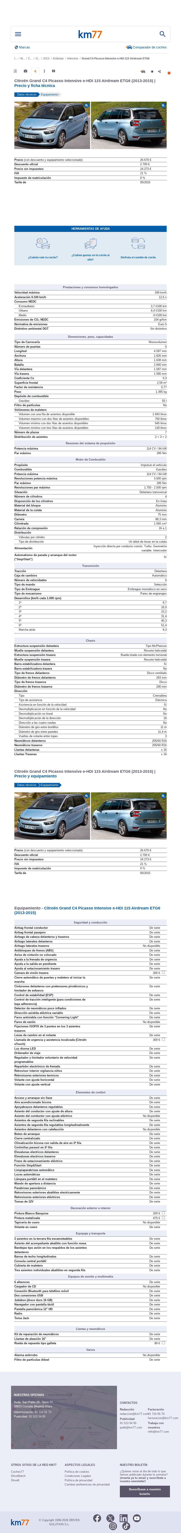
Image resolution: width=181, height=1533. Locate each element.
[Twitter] (110, 1518)
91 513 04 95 (37, 1416)
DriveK (15, 1480)
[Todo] (53, 71)
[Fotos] (25, 71)
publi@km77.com (131, 1427)
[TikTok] (126, 1526)
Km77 (90, 34)
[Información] (15, 71)
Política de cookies (77, 1471)
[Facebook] (97, 1518)
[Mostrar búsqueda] (163, 34)
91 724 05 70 (43, 1412)
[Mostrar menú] (18, 34)
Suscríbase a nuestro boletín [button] (145, 1491)
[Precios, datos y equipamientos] (35, 71)
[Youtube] (137, 1518)
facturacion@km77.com (163, 1418)
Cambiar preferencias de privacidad (87, 1484)
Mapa (48, 1406)
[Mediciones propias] (44, 71)
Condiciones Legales (78, 1476)
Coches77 (17, 1471)
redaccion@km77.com (134, 1414)
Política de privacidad (78, 1480)
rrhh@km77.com (158, 1431)
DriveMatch (18, 1476)
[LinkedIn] (124, 1518)
